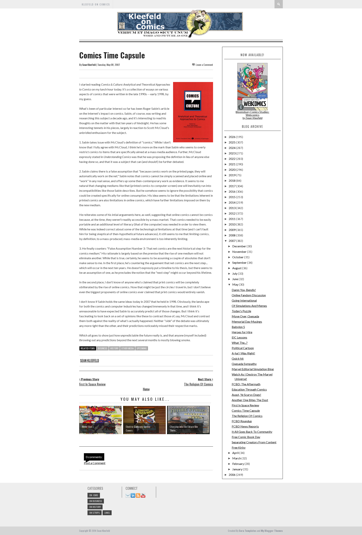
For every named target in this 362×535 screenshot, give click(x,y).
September (239, 262)
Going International (244, 300)
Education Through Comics (249, 389)
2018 (232, 180)
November (239, 251)
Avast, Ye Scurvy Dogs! (246, 394)
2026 (232, 137)
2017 (232, 186)
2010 (232, 224)
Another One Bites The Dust (250, 400)
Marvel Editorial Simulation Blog (253, 369)
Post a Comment (94, 463)
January (237, 469)
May (235, 284)
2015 (232, 197)
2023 (232, 153)
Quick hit (238, 358)
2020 (232, 169)
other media (127, 348)
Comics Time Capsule (246, 410)
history (114, 348)
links (107, 512)
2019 (232, 175)
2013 (232, 208)
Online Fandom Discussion (249, 295)
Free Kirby (238, 447)
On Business (95, 501)
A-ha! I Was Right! (243, 353)
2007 (232, 240)
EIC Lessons (239, 337)
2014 (232, 202)
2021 (232, 164)
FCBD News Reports (245, 426)
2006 (232, 474)
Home (146, 389)
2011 (232, 219)
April (235, 453)
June (235, 279)
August (237, 268)
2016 (232, 191)
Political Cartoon (243, 348)
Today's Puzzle (241, 311)
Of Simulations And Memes (249, 305)
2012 (232, 213)
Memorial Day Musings (247, 321)
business (102, 348)
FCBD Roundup (242, 421)
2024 (232, 147)
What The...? (240, 342)
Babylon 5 (238, 327)
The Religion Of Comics (247, 416)
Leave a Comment (204, 65)
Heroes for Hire (242, 332)
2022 (232, 158)
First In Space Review (245, 405)
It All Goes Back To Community (252, 431)
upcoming (142, 348)
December (239, 246)
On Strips (94, 512)
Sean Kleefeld (89, 65)
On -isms (93, 495)
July (235, 273)
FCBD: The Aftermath (246, 384)
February (238, 463)
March (237, 458)
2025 (232, 142)
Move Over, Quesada (245, 316)
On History (95, 506)
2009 (232, 229)
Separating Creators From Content (254, 442)
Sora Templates (247, 531)
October (238, 257)
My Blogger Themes (272, 531)
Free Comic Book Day (246, 437)
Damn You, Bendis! (244, 290)
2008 (232, 235)
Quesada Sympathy (244, 364)
